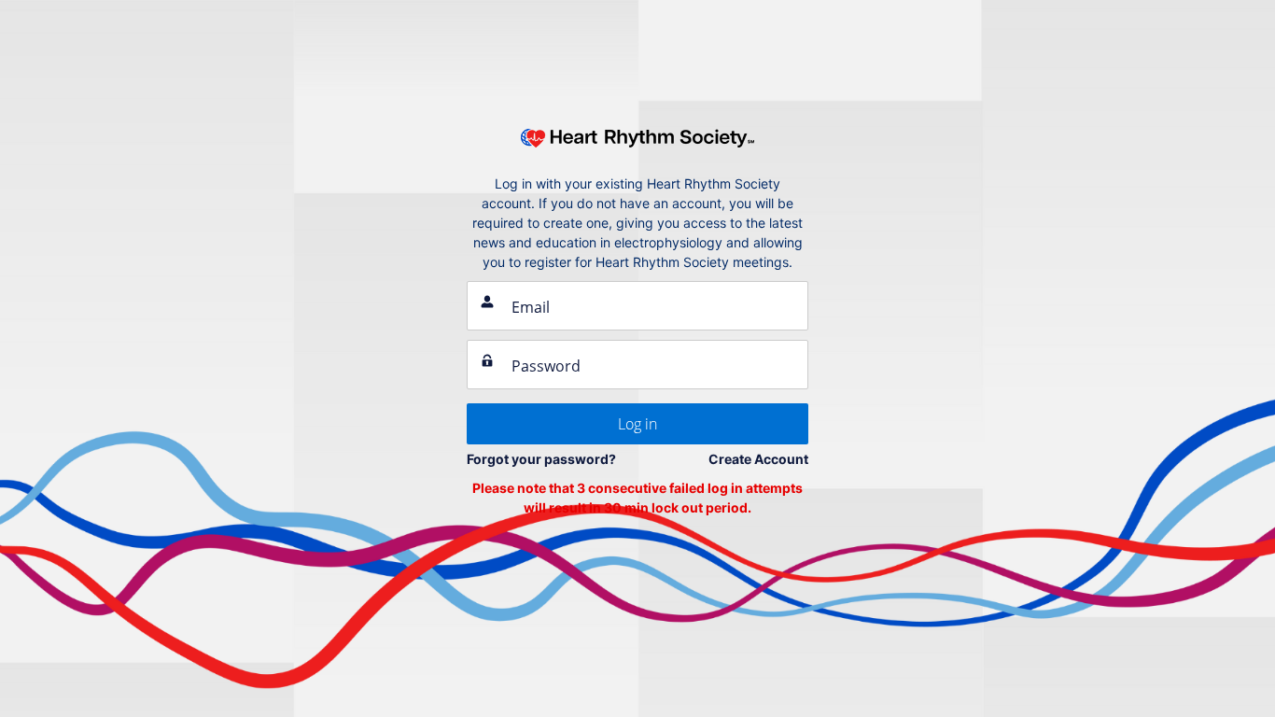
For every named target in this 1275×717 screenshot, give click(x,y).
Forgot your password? (541, 459)
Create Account (758, 459)
